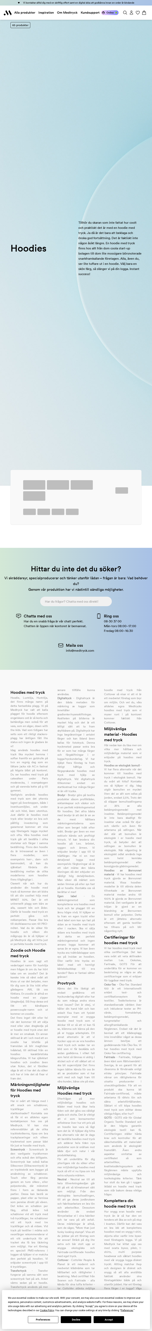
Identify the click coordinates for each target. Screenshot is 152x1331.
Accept (109, 1319)
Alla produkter (24, 12)
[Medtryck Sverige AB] (7, 12)
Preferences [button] (127, 1310)
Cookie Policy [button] (47, 1310)
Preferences (43, 1319)
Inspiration (46, 12)
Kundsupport (90, 12)
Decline (76, 1319)
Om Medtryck (67, 12)
